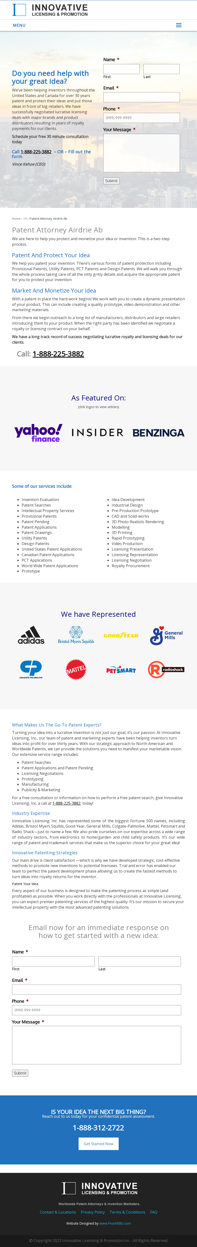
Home (16, 218)
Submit (111, 180)
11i (25, 218)
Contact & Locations (58, 1212)
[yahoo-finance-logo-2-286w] (38, 433)
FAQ (153, 1212)
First (107, 77)
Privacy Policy (93, 1212)
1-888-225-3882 (36, 151)
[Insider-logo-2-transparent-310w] (98, 433)
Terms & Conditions (127, 1212)
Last (147, 77)
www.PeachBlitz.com (115, 1223)
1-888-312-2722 (98, 1127)
